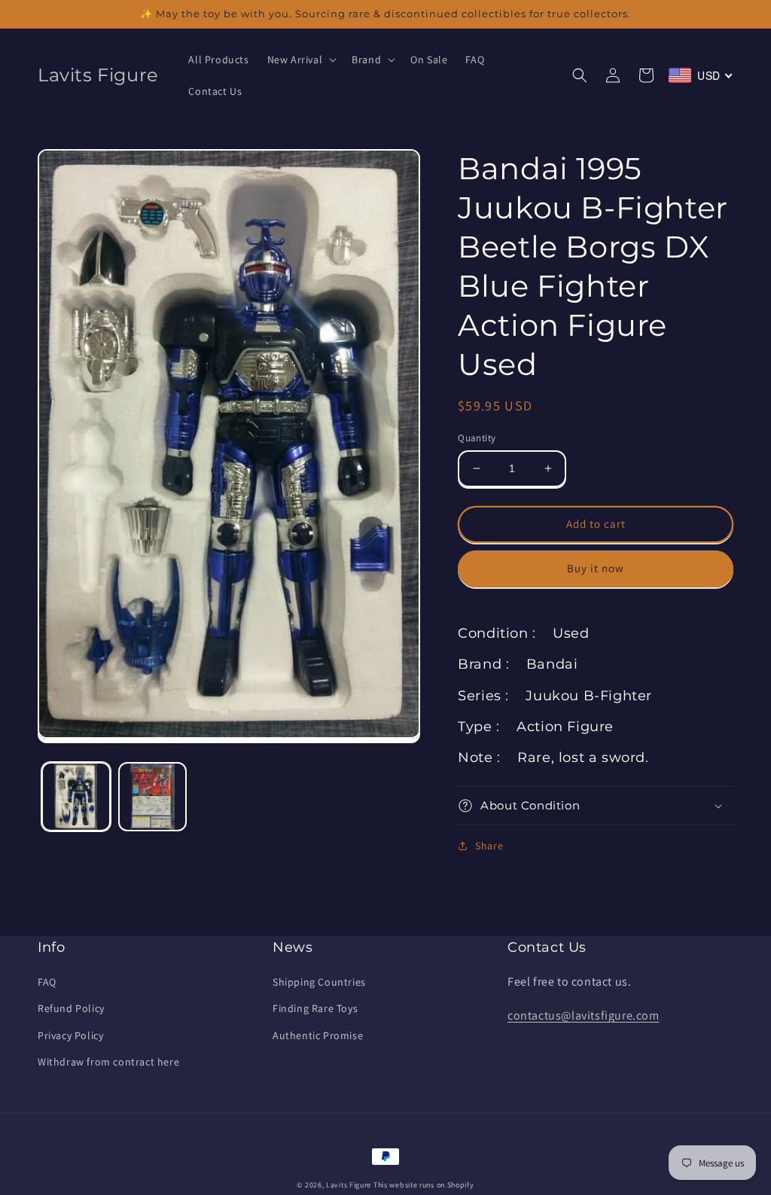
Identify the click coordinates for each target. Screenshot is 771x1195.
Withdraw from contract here (108, 1061)
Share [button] (489, 845)
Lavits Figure (348, 1185)
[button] (300, 59)
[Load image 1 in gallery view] (76, 796)
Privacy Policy (70, 1035)
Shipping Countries (319, 982)
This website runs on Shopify (423, 1185)
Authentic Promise (318, 1035)
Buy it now (595, 568)
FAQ (47, 982)
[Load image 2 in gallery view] (152, 796)
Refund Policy (71, 1008)
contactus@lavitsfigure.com (583, 1015)
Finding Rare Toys (315, 1008)
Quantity (476, 437)
